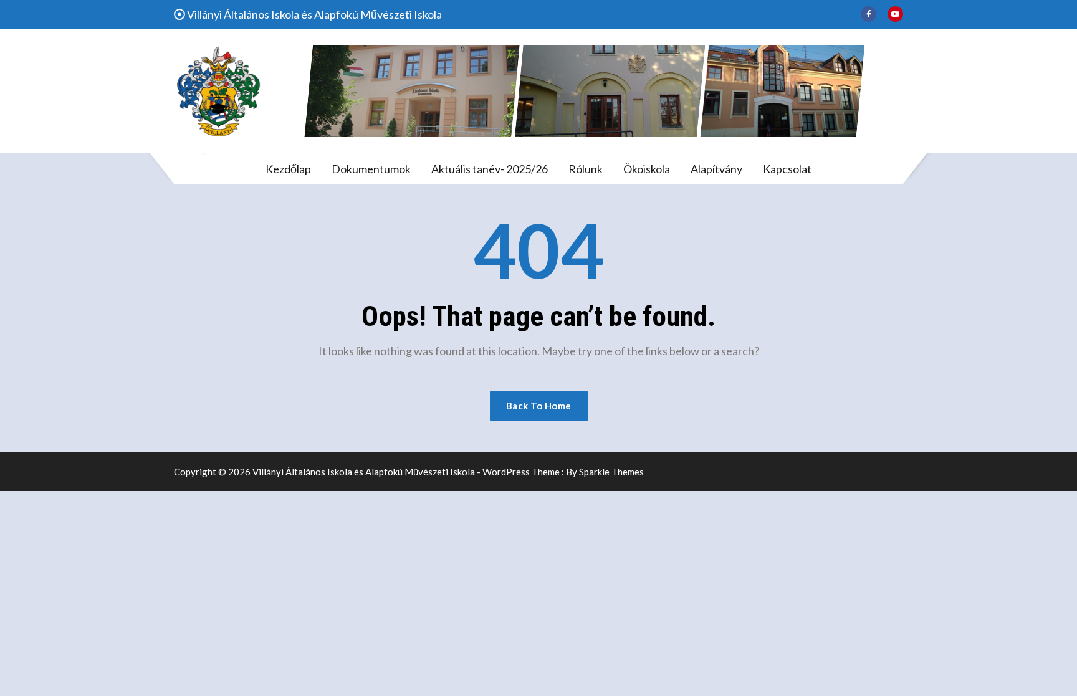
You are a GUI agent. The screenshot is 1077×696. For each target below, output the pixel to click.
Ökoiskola (646, 169)
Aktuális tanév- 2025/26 (489, 169)
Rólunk (585, 169)
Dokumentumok (371, 169)
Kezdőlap (288, 169)
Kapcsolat (787, 169)
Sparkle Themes (611, 471)
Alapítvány (716, 169)
